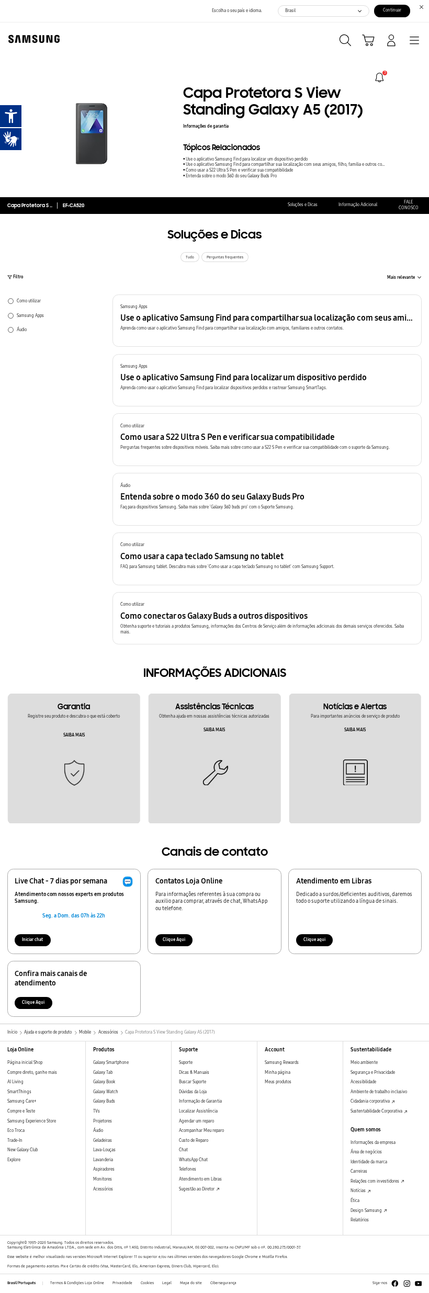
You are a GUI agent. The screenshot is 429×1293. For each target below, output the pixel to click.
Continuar (392, 10)
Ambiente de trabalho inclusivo (379, 1092)
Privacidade (122, 1283)
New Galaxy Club (22, 1150)
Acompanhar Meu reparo (201, 1130)
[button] (267, 320)
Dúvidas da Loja (193, 1092)
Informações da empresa (373, 1142)
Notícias (359, 1190)
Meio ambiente (364, 1062)
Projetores (102, 1121)
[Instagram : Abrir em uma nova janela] (407, 1283)
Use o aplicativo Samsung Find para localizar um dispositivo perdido (247, 159)
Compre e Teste (21, 1111)
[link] (379, 77)
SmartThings (19, 1092)
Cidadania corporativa (371, 1101)
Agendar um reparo (196, 1121)
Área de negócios (366, 1152)
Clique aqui (314, 939)
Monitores (102, 1179)
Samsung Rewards (282, 1062)
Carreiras (359, 1171)
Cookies (147, 1283)
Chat (183, 1150)
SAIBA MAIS (74, 735)
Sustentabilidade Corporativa (377, 1111)
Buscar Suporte (192, 1082)
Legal (167, 1283)
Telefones (187, 1169)
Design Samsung (367, 1210)
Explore (13, 1160)
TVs (96, 1111)
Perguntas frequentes (225, 257)
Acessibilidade (363, 1082)
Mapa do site (191, 1283)
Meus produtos (278, 1082)
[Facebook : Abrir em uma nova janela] (395, 1283)
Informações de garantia (206, 126)
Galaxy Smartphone (111, 1062)
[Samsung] (32, 39)
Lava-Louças (104, 1150)
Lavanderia (103, 1160)
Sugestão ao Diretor (197, 1189)
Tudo (190, 257)
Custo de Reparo (193, 1140)
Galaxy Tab (102, 1072)
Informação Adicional (357, 204)
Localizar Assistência (198, 1111)
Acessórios (103, 1189)
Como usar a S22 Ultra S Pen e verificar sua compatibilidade (239, 170)
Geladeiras (102, 1140)
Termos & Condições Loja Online (77, 1283)
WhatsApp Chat (193, 1160)
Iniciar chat (32, 939)
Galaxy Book (104, 1082)
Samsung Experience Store (31, 1121)
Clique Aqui (174, 939)
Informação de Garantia (200, 1101)
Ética (355, 1200)
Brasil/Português (21, 1283)
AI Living (15, 1082)
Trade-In (14, 1140)
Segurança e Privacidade (373, 1072)
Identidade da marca (369, 1162)
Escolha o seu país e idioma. (237, 10)
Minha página (277, 1072)
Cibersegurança (223, 1283)
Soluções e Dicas (303, 204)
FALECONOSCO (409, 205)
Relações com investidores (375, 1181)
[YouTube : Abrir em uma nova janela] (418, 1283)
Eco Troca (16, 1130)
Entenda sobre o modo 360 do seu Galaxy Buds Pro (231, 176)
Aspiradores (104, 1169)
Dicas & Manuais (194, 1072)
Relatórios (360, 1220)
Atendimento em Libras (200, 1179)
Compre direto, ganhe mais (32, 1072)
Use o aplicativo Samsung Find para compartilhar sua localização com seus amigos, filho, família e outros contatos (286, 164)
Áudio (98, 1130)
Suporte (186, 1062)
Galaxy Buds (104, 1101)
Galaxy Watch (105, 1092)
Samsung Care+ (21, 1101)
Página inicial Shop (24, 1062)
